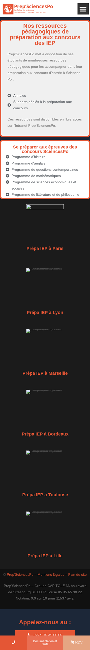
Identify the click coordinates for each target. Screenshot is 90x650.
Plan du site (77, 574)
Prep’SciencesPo (20, 574)
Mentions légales (51, 574)
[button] (83, 8)
